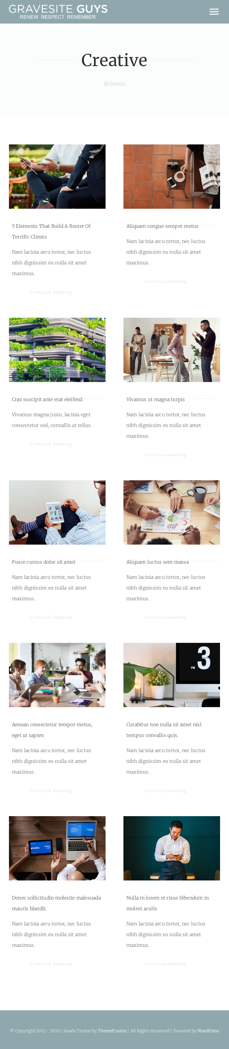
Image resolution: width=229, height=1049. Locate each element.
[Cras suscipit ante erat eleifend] (57, 350)
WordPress (208, 1031)
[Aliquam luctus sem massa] (171, 512)
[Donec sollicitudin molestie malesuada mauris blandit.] (57, 848)
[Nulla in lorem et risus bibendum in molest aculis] (171, 848)
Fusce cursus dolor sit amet (43, 562)
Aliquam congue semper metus (162, 226)
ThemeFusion (112, 1031)
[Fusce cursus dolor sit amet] (57, 512)
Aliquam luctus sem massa (157, 562)
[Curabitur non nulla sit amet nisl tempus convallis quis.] (171, 675)
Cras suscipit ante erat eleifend (47, 399)
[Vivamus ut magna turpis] (171, 350)
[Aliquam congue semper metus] (171, 176)
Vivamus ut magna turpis (155, 399)
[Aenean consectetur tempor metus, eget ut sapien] (57, 675)
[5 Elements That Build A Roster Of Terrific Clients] (57, 176)
